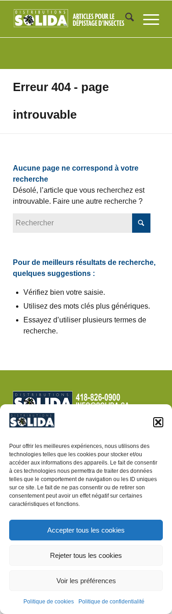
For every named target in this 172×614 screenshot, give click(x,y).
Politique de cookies (48, 601)
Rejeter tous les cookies (86, 555)
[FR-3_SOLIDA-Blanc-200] (71, 18)
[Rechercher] (125, 18)
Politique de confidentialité (111, 601)
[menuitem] (125, 18)
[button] (158, 422)
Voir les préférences (86, 581)
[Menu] (146, 18)
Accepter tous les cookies (86, 530)
